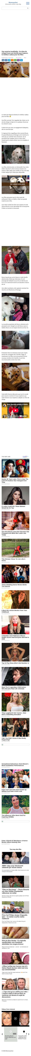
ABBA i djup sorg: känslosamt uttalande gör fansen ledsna (12, 866)
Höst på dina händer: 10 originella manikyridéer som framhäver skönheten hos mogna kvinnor (14, 942)
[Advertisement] (15, 30)
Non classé (18, 57)
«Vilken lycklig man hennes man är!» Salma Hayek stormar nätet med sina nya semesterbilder (15, 968)
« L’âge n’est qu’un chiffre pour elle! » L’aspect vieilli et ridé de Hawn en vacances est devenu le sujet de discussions (15, 994)
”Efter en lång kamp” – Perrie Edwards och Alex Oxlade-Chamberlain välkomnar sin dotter (15, 891)
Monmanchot (13, 2)
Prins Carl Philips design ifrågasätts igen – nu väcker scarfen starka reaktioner (14, 917)
